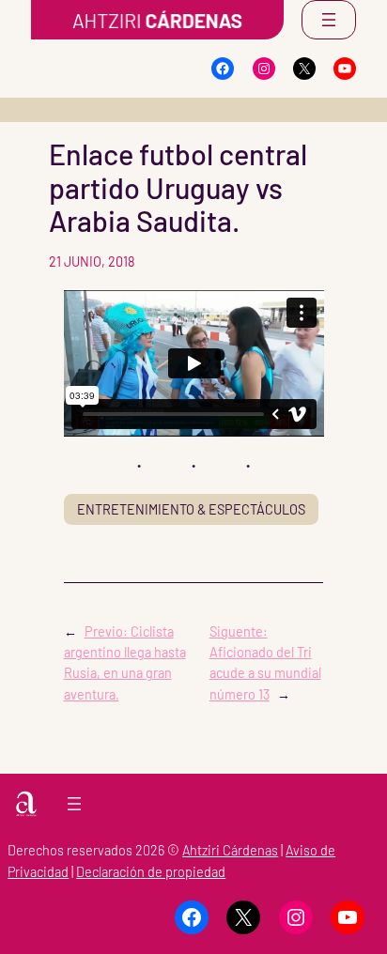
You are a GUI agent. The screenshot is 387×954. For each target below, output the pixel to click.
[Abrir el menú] (328, 19)
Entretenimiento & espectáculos (191, 509)
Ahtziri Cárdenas (230, 850)
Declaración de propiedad (150, 872)
